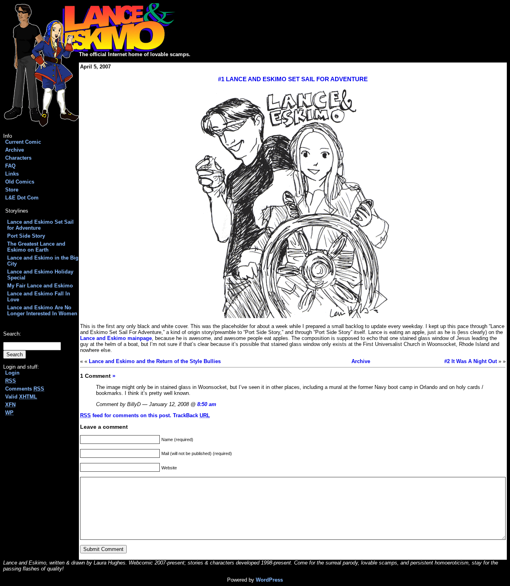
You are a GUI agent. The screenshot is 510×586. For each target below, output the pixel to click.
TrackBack (191, 415)
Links (12, 174)
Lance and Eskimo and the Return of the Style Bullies (155, 361)
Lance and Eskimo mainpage (116, 338)
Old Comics (19, 182)
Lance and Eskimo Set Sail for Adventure (40, 225)
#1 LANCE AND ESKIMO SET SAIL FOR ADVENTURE (293, 79)
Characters (18, 158)
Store (11, 190)
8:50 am (206, 404)
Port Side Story (26, 236)
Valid (21, 397)
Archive (14, 150)
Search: (12, 334)
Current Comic (23, 142)
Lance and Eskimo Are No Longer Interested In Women (42, 310)
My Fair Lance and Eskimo (40, 286)
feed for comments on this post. (125, 415)
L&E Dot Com (22, 198)
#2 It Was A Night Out (470, 361)
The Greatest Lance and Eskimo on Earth (36, 247)
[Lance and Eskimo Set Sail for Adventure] (293, 203)
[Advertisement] (268, 27)
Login (12, 373)
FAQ (10, 166)
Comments (24, 389)
